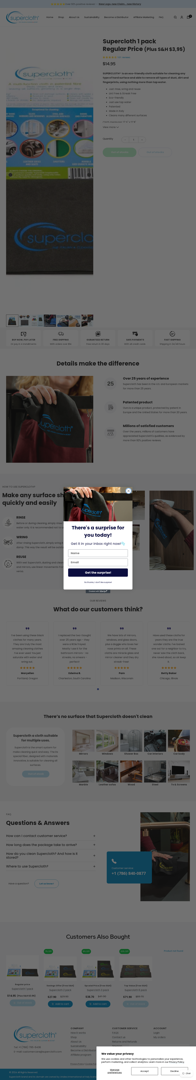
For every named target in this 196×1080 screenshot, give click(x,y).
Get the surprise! (98, 572)
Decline (174, 1071)
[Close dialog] (128, 491)
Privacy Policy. (177, 1062)
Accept (144, 1071)
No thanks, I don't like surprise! (98, 582)
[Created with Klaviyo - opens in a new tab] (98, 591)
